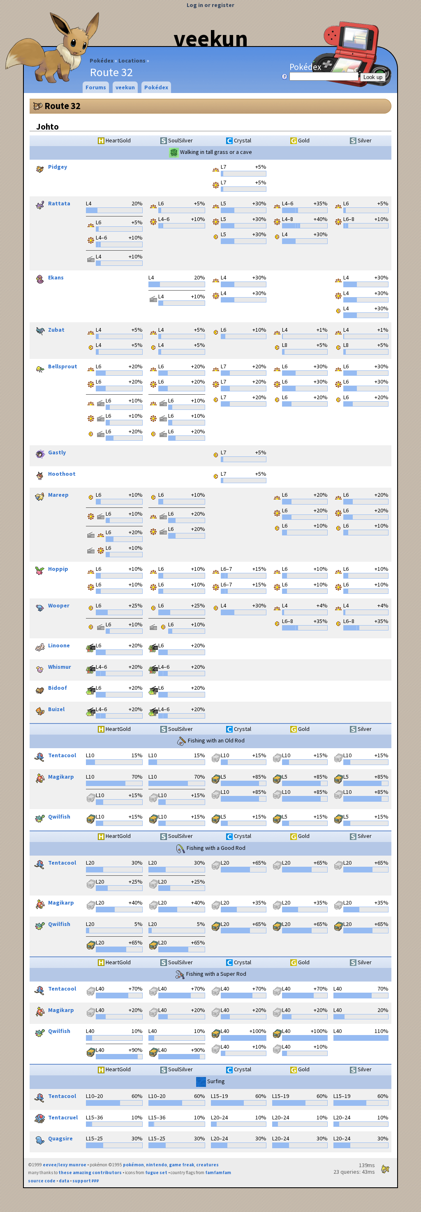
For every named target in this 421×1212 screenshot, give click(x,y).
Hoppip (58, 569)
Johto (47, 126)
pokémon (133, 1165)
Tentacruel (63, 1117)
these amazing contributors (90, 1172)
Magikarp (61, 776)
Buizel (56, 709)
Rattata (59, 203)
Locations (132, 60)
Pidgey (57, 167)
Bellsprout (62, 366)
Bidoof (57, 688)
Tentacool (62, 755)
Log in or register (210, 5)
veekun (210, 38)
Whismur (59, 666)
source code (42, 1181)
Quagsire (60, 1138)
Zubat (56, 329)
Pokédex (101, 60)
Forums (96, 87)
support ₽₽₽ (85, 1181)
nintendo (156, 1165)
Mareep (58, 495)
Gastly (57, 452)
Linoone (59, 645)
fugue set (156, 1172)
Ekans (56, 277)
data (64, 1181)
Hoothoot (62, 473)
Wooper (58, 605)
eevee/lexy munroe (64, 1165)
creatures (207, 1165)
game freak (181, 1165)
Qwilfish (59, 816)
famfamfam (218, 1172)
